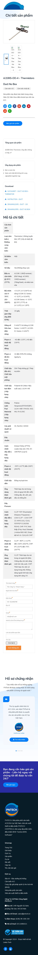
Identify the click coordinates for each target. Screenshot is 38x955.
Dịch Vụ (8, 853)
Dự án (7, 859)
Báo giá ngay (10, 785)
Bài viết (7, 862)
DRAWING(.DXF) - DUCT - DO (17, 204)
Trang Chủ (8, 847)
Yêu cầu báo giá (10, 868)
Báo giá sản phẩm (12, 123)
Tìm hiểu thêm (19, 740)
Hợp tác (8, 865)
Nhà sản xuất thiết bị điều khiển (16, 893)
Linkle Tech (7, 942)
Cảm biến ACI (9, 89)
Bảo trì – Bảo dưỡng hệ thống (15, 878)
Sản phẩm (8, 856)
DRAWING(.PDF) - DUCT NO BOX (18, 209)
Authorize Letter (19, 733)
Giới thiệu (8, 850)
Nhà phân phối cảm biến (13, 890)
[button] (16, 750)
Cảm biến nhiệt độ (23, 89)
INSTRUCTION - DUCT (15, 199)
